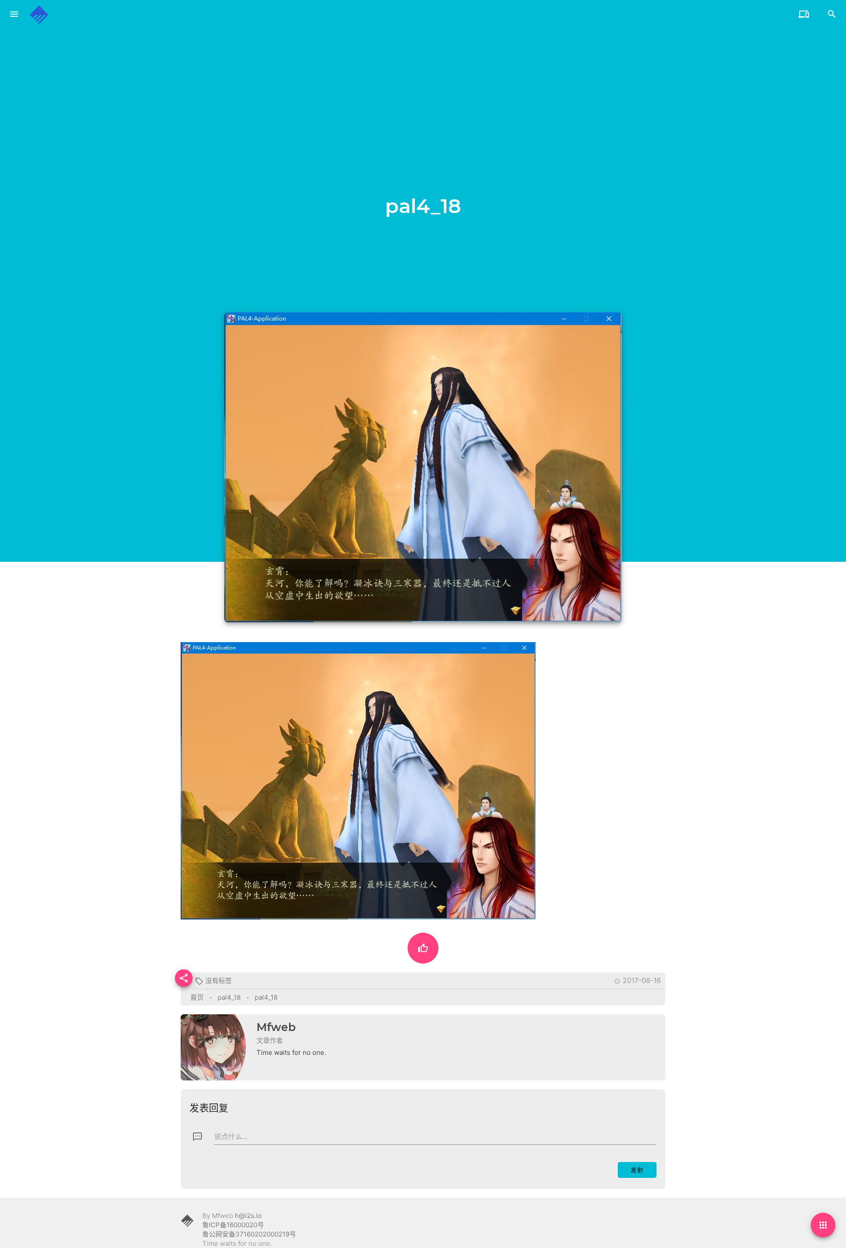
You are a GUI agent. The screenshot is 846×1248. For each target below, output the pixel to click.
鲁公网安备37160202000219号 (249, 1234)
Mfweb (276, 1027)
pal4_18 (229, 997)
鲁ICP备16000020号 (233, 1225)
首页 (197, 997)
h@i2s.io (248, 1215)
